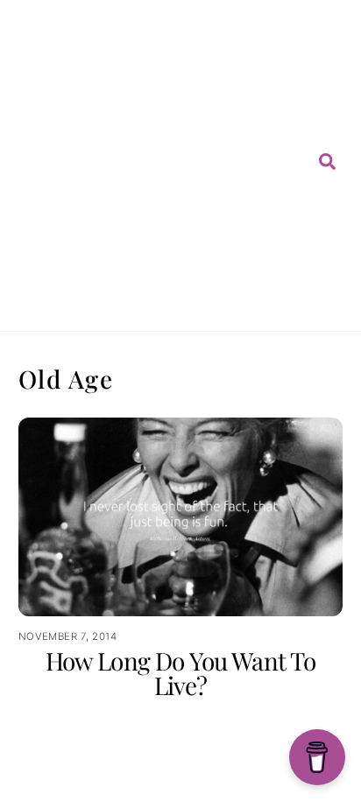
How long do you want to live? (181, 672)
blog (231, 134)
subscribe (252, 185)
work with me (247, 251)
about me (238, 69)
